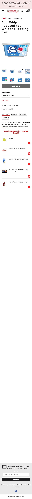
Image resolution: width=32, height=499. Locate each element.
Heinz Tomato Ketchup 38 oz (18, 182)
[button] (4, 70)
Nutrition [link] (14, 114)
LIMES (11, 138)
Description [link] (5, 114)
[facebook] (16, 491)
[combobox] (16, 95)
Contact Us (20, 484)
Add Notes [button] (5, 100)
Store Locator (12, 484)
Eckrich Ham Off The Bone (17, 148)
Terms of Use (17, 486)
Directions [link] (5, 118)
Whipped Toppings (19, 18)
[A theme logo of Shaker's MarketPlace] (13, 11)
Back (4, 18)
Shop (9, 18)
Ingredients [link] (22, 114)
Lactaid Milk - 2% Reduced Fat (18, 159)
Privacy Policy (28, 484)
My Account (4, 484)
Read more (5, 128)
